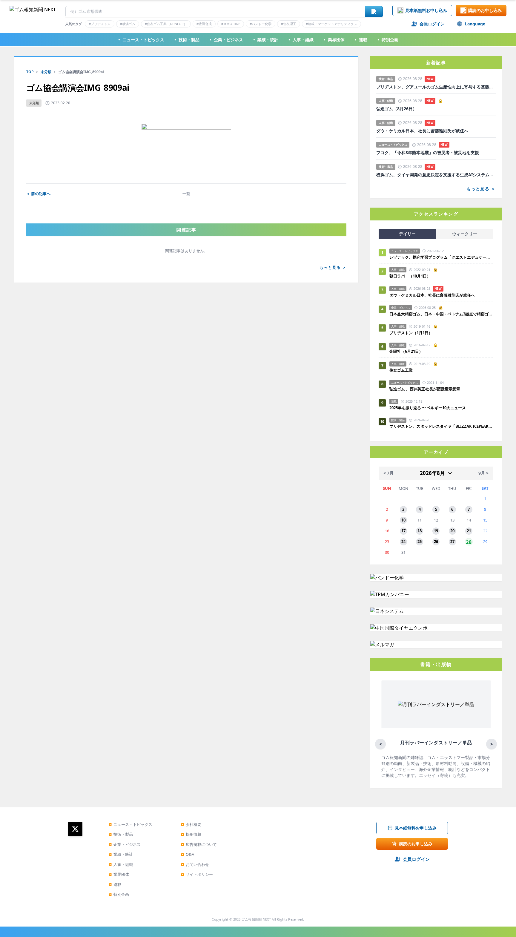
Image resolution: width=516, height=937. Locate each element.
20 (452, 530)
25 (419, 541)
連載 (360, 39)
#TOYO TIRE (230, 24)
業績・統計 (265, 39)
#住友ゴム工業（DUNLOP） (166, 24)
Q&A (187, 854)
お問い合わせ (195, 864)
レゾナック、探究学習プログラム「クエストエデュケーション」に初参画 (441, 257)
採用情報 (191, 834)
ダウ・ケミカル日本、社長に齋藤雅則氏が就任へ (422, 131)
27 (452, 541)
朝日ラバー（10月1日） (410, 276)
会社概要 (191, 824)
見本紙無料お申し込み (426, 10)
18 (419, 530)
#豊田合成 (204, 24)
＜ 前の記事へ (38, 193)
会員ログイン (432, 24)
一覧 (186, 193)
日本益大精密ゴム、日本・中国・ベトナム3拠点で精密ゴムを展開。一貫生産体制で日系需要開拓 (441, 314)
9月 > (483, 473)
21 (469, 530)
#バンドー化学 (260, 24)
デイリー (407, 234)
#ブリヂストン (99, 24)
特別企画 (387, 39)
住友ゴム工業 (401, 370)
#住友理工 (288, 24)
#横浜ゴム (127, 24)
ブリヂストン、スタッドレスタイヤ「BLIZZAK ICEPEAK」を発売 (441, 426)
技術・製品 (186, 39)
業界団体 (334, 39)
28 (469, 541)
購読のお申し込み (485, 10)
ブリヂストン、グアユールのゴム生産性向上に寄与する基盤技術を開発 (436, 87)
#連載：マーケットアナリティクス (331, 24)
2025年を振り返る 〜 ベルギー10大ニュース (427, 407)
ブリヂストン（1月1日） (410, 332)
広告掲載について (199, 844)
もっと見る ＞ (333, 267)
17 (403, 530)
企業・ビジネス (226, 39)
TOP (30, 71)
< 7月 (388, 473)
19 (436, 530)
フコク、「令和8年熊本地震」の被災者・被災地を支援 (427, 152)
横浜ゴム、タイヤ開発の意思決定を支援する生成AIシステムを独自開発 (436, 174)
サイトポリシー (197, 874)
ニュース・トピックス (141, 39)
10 (403, 520)
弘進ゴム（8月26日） (396, 108)
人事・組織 (301, 39)
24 (403, 541)
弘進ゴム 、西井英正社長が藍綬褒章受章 (424, 389)
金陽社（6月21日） (406, 351)
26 (436, 541)
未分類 (46, 71)
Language (475, 24)
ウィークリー (464, 234)
